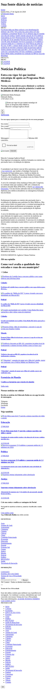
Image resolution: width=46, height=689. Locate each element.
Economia (4, 539)
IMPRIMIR (5, 115)
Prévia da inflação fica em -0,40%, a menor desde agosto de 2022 (22, 45)
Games (3, 549)
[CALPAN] (5, 62)
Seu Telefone (5, 128)
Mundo (3, 553)
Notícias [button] (8, 628)
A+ (3, 113)
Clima (3, 535)
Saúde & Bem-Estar (12, 622)
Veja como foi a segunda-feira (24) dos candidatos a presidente (21, 51)
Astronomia (5, 527)
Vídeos (3, 24)
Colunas (4, 18)
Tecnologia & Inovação (9, 563)
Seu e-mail (4, 126)
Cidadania (4, 529)
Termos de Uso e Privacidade (11, 576)
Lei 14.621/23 (7, 171)
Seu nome (4, 124)
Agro (3, 523)
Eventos (8, 676)
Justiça (3, 551)
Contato (3, 26)
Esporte (3, 545)
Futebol (3, 22)
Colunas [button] (8, 609)
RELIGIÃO (5, 559)
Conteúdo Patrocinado (9, 537)
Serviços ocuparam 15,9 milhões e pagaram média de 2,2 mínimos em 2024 (22, 43)
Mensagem (5, 138)
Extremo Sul (5, 547)
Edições (8, 626)
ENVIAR (13, 151)
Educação (4, 541)
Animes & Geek (6, 525)
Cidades (4, 531)
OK (3, 687)
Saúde (3, 561)
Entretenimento (6, 543)
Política (3, 557)
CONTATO (5, 572)
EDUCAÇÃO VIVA (12, 613)
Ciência (3, 533)
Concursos (9, 674)
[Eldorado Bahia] (7, 14)
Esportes (8, 615)
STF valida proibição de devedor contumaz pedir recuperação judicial (21, 47)
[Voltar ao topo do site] (2, 584)
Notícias (4, 20)
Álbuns (7, 680)
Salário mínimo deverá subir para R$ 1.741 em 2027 (19, 50)
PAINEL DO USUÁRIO (10, 574)
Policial (3, 555)
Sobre (3, 578)
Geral (7, 617)
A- (2, 110)
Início (3, 16)
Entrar (3, 10)
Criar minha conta (7, 513)
